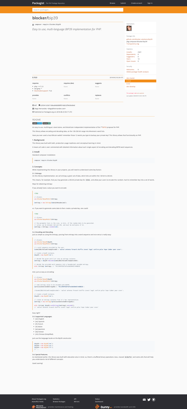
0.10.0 (129, 81)
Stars (128, 59)
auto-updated (140, 93)
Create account (136, 3)
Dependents (131, 54)
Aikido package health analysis (138, 72)
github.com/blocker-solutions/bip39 (139, 39)
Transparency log (133, 44)
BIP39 (104, 127)
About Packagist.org (39, 399)
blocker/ (40, 18)
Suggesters (131, 57)
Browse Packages (59, 402)
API (75, 399)
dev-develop (131, 87)
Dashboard (99, 402)
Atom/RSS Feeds (38, 402)
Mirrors (76, 402)
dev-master (131, 78)
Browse (112, 3)
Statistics (56, 399)
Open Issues (131, 61)
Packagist (38, 3)
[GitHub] (153, 400)
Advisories (130, 69)
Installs (129, 52)
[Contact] (144, 400)
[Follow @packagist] (149, 400)
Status (97, 399)
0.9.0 (128, 84)
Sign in (150, 3)
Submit (123, 3)
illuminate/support (41, 91)
